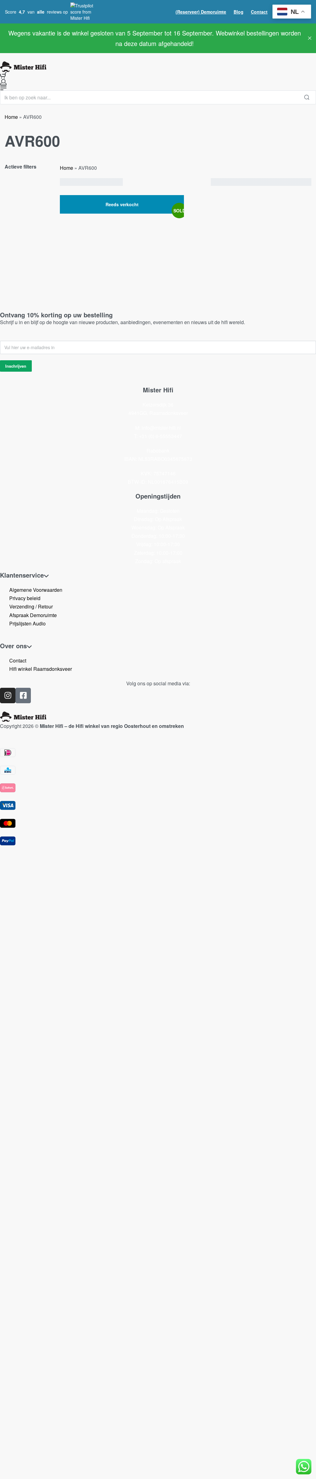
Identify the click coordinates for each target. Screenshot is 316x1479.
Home (11, 116)
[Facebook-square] (23, 695)
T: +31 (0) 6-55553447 (158, 436)
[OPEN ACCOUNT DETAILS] (3, 82)
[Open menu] (3, 88)
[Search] (306, 97)
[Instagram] (7, 695)
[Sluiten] (309, 38)
